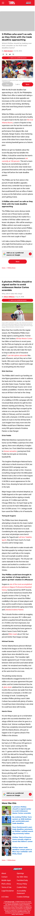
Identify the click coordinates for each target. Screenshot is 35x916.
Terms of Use (6, 887)
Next (27, 84)
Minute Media (11, 901)
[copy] (13, 54)
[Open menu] (3, 3)
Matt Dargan (8, 51)
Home (4, 268)
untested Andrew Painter (14, 610)
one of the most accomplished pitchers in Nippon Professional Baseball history (17, 587)
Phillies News (11, 268)
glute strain (7, 687)
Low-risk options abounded (17, 355)
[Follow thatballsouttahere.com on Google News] (30, 254)
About (3, 873)
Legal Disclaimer (7, 891)
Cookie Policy (22, 887)
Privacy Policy (22, 884)
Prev (7, 84)
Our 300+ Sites (22, 877)
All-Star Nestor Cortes (24, 339)
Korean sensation (10, 451)
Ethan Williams (9, 297)
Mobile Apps (6, 880)
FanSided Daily (22, 880)
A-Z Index (5, 897)
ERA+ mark (13, 634)
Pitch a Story (6, 884)
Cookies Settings (23, 897)
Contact (4, 877)
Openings (20, 873)
